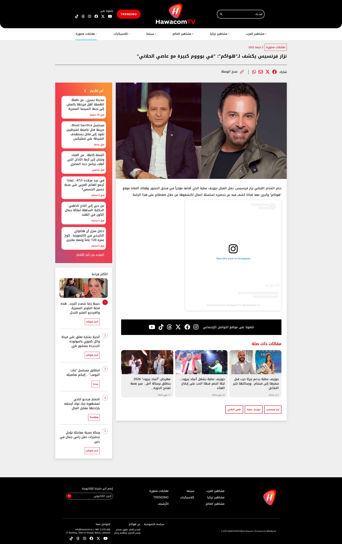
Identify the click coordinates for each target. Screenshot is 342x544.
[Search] (221, 14)
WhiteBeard (271, 531)
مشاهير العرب (256, 34)
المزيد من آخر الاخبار (90, 254)
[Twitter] (267, 72)
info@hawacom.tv (83, 530)
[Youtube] (152, 327)
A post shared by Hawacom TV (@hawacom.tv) (233, 305)
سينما (151, 34)
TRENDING (128, 14)
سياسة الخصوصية (154, 524)
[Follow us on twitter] (103, 16)
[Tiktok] (161, 327)
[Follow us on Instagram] (89, 16)
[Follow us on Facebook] (96, 16)
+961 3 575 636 (102, 530)
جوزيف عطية (253, 409)
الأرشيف (163, 504)
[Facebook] (274, 72)
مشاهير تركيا (219, 34)
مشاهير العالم (183, 34)
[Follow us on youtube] (110, 16)
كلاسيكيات (122, 34)
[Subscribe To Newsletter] (69, 496)
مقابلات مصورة (86, 34)
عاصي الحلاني (234, 409)
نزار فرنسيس (272, 409)
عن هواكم (134, 524)
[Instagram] (195, 327)
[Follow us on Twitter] (98, 538)
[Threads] (83, 16)
